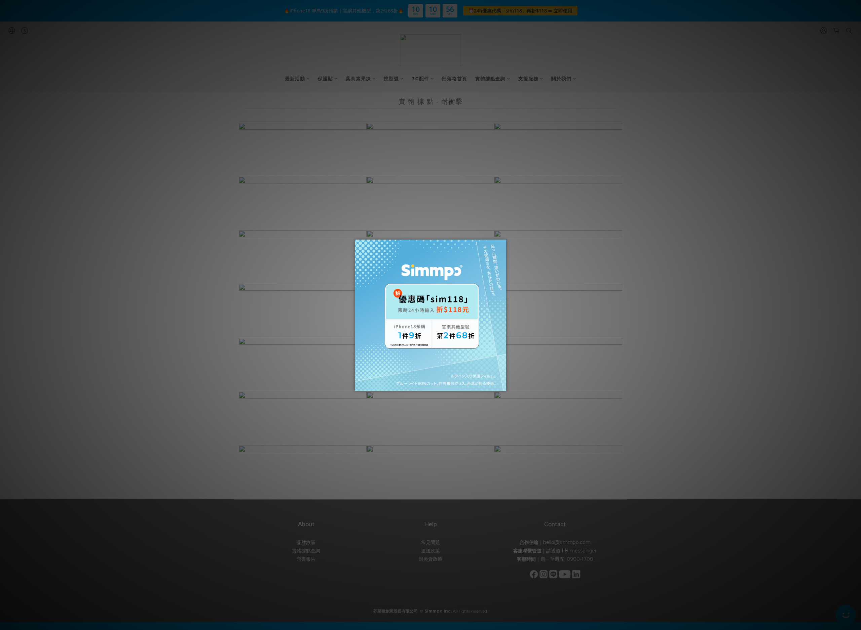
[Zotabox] (501, 384)
